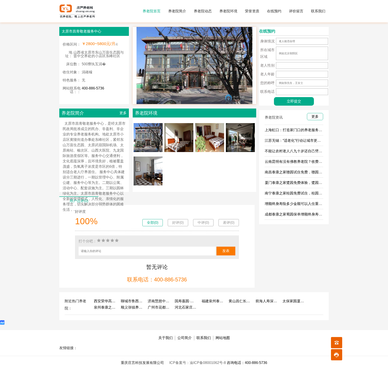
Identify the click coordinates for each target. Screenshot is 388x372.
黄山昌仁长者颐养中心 (240, 301)
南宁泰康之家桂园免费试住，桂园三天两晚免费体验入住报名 (313, 193)
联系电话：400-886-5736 (157, 279)
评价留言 (296, 11)
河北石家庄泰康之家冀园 (186, 307)
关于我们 (165, 338)
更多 (123, 113)
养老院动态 (203, 11)
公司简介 (184, 338)
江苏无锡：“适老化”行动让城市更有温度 (296, 140)
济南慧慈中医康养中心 (159, 301)
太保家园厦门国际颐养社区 (293, 301)
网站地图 (223, 338)
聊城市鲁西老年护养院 (132, 301)
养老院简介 (177, 11)
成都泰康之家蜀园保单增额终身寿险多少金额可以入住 (308, 214)
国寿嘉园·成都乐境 (186, 301)
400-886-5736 (93, 88)
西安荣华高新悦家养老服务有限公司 (105, 301)
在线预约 (274, 11)
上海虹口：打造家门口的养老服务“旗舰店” (298, 130)
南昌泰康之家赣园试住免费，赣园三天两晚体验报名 (306, 172)
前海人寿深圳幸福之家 (267, 301)
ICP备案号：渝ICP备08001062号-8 (198, 363)
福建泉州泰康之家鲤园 (213, 301)
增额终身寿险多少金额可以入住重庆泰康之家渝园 (304, 204)
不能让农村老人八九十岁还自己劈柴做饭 (297, 151)
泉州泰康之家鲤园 (105, 307)
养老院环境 (228, 11)
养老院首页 (152, 11)
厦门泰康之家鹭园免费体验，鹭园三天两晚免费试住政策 (310, 183)
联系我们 (318, 11)
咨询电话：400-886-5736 (247, 363)
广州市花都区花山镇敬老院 (159, 307)
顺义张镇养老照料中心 (132, 307)
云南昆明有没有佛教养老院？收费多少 (295, 161)
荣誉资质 (252, 11)
